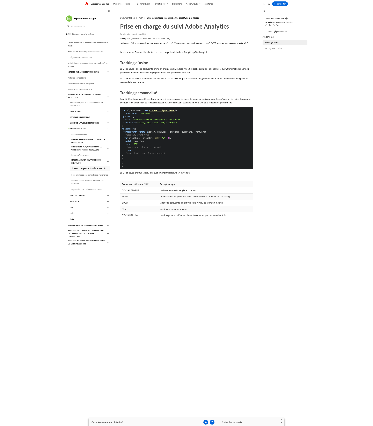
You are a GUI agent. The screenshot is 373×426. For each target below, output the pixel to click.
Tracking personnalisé (273, 48)
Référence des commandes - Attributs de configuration (88, 141)
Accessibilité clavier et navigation (81, 83)
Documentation (127, 17)
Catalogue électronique (80, 117)
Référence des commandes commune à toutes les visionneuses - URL (86, 242)
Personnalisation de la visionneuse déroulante (86, 161)
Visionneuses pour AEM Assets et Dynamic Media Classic (85, 95)
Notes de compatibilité (77, 77)
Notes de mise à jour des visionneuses (83, 72)
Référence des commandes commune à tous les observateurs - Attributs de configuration (86, 233)
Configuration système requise (80, 57)
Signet (270, 31)
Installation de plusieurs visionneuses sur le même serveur (88, 64)
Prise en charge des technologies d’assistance (89, 175)
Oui (270, 25)
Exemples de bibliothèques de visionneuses (85, 51)
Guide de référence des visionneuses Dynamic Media (173, 17)
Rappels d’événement (80, 155)
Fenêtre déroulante (78, 129)
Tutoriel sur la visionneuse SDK (80, 89)
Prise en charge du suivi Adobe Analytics (89, 168)
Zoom (72, 219)
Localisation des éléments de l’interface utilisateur (87, 182)
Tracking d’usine (271, 42)
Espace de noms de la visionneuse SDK (87, 189)
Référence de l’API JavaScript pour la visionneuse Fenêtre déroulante (86, 148)
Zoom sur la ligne (77, 196)
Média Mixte (74, 202)
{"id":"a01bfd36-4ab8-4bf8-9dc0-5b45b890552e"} (150, 38)
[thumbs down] (212, 422)
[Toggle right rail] (264, 11)
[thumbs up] (205, 422)
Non (277, 25)
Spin (71, 207)
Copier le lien (282, 31)
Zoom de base (75, 111)
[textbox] (87, 26)
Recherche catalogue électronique (84, 123)
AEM (141, 17)
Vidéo (72, 213)
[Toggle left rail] (109, 11)
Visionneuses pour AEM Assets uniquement (85, 226)
